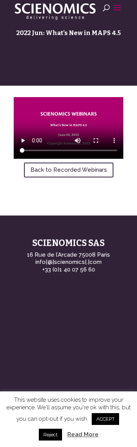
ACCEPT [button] (105, 419)
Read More (83, 434)
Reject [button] (50, 434)
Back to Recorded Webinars (68, 169)
